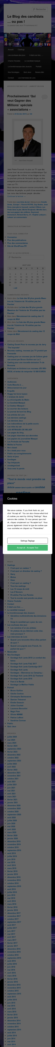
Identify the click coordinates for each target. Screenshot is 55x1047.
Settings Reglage (28, 540)
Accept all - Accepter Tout (27, 547)
